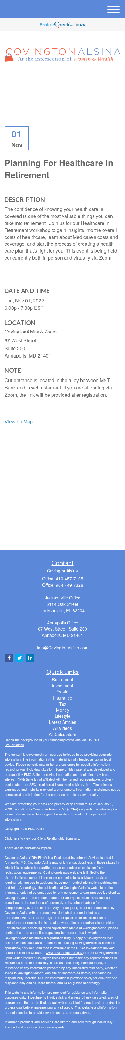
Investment (62, 685)
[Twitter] (53, 77)
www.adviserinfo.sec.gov (64, 952)
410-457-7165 (66, 91)
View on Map (19, 421)
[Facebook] (69, 77)
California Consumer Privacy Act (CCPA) (48, 809)
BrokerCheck (14, 744)
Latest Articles (62, 722)
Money (62, 710)
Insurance (62, 698)
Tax (62, 704)
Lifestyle (62, 716)
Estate (62, 692)
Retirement (62, 679)
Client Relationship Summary (58, 838)
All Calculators (62, 734)
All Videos (62, 728)
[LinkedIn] (62, 77)
